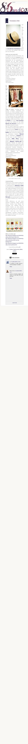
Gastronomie (16, 249)
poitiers (14, 251)
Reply (11, 266)
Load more (14, 302)
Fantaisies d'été (15, 21)
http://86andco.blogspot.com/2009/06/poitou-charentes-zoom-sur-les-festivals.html (14, 240)
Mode (21, 249)
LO (19, 247)
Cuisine (11, 249)
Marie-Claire (12, 270)
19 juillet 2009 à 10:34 (15, 261)
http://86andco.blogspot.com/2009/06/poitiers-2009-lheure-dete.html (14, 236)
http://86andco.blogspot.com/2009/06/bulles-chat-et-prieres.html (14, 243)
